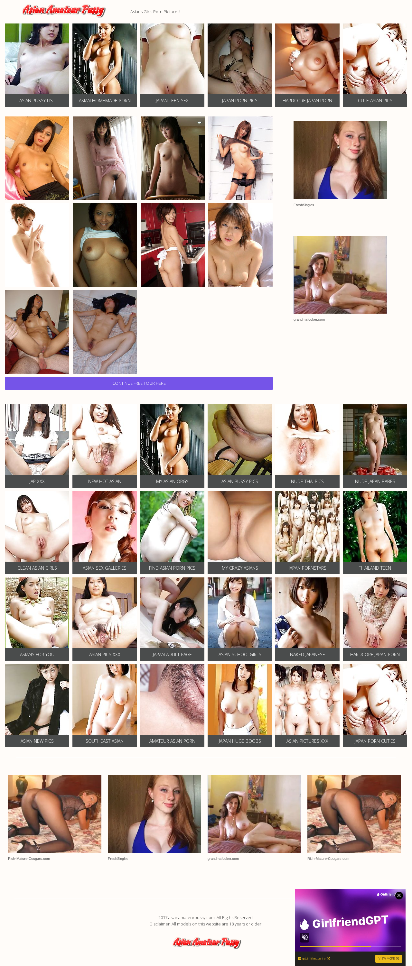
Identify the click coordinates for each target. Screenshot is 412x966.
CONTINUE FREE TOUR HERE (139, 383)
